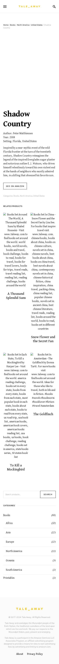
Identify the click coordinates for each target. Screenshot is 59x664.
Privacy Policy (35, 654)
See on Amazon (15, 186)
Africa (9, 523)
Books (12, 25)
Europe (10, 542)
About (19, 654)
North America (23, 25)
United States (36, 25)
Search (48, 494)
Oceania (10, 560)
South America (14, 570)
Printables (9, 578)
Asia (8, 532)
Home (5, 25)
